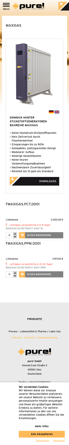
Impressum (59, 440)
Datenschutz (42, 440)
